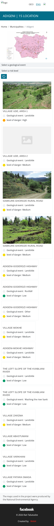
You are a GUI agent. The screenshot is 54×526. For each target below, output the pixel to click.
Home (4, 26)
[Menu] (47, 4)
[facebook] (27, 509)
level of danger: (14, 120)
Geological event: (15, 115)
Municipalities (17, 26)
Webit (33, 521)
